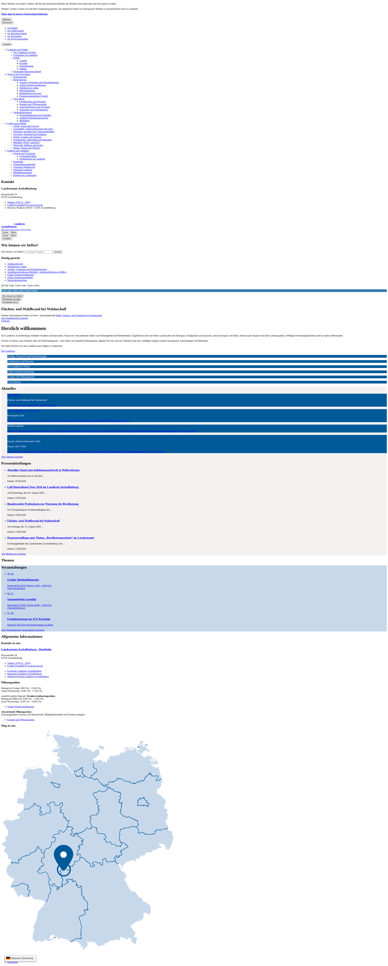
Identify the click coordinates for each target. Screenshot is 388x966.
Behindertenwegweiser (30, 93)
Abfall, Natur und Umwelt (26, 126)
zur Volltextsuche (15, 30)
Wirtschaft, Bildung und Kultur (28, 145)
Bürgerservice (20, 79)
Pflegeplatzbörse (27, 90)
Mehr (79, 315)
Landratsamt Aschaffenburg (26, 649)
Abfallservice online (29, 88)
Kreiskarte (18, 161)
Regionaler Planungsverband (27, 71)
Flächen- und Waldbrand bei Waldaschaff (33, 520)
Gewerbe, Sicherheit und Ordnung (29, 134)
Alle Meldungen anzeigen (13, 554)
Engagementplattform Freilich (33, 96)
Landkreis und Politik (17, 49)
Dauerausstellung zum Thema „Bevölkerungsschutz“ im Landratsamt (50, 537)
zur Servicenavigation (17, 39)
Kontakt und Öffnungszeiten (33, 104)
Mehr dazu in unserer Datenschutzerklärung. (24, 14)
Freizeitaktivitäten (27, 156)
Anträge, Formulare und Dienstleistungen (39, 82)
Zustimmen (7, 23)
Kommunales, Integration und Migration (32, 139)
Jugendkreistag (26, 66)
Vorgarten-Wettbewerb (24, 167)
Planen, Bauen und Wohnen (26, 148)
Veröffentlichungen (22, 112)
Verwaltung (18, 99)
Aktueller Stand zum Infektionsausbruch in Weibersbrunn (43, 470)
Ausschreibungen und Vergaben (34, 107)
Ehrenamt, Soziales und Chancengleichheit (33, 131)
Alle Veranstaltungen (11, 630)
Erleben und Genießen (18, 150)
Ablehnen (6, 19)
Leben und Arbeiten (16, 123)
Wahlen (23, 69)
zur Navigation (14, 36)
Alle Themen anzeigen (12, 457)
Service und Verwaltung (18, 74)
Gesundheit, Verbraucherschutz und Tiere (33, 129)
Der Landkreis (8, 351)
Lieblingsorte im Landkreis (32, 159)
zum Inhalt (12, 28)
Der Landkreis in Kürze (24, 52)
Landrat (23, 60)
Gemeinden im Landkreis (25, 55)
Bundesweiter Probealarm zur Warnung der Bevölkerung (43, 503)
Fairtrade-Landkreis (22, 170)
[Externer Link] (87, 840)
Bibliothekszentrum (22, 172)
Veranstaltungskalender (24, 164)
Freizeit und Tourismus (24, 153)
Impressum (12, 962)
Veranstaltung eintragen (33, 630)
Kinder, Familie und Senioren (27, 137)
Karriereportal (20, 77)
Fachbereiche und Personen (32, 101)
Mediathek (24, 120)
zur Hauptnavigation (17, 33)
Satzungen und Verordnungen (33, 109)
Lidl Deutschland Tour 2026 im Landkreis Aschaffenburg (43, 487)
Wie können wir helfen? (12, 251)
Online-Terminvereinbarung (32, 85)
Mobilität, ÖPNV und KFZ (26, 142)
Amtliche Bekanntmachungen (33, 118)
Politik (16, 58)
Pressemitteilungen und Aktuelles (35, 115)
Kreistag (23, 63)
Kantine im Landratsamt (24, 175)
